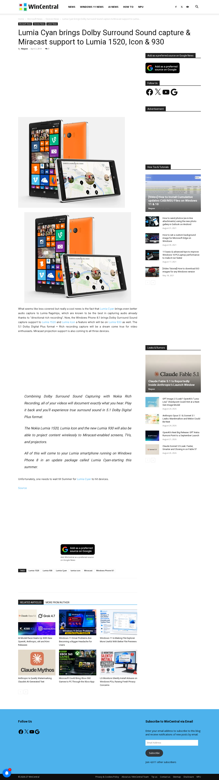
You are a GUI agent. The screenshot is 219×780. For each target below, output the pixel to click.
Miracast (88, 570)
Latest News (52, 24)
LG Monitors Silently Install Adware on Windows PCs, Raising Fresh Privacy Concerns (118, 681)
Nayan (24, 48)
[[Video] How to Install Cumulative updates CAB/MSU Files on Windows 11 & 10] (173, 193)
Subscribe (154, 753)
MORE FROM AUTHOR (57, 602)
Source (22, 488)
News (71, 6)
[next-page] (26, 692)
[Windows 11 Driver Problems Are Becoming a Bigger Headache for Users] (77, 622)
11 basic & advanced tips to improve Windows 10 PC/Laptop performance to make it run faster (181, 254)
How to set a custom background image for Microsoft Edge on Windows (179, 238)
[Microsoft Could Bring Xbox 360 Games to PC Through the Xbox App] (77, 662)
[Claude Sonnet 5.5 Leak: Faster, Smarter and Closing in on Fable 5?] (152, 449)
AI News (113, 6)
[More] (97, 107)
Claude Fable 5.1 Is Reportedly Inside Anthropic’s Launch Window (171, 382)
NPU (140, 6)
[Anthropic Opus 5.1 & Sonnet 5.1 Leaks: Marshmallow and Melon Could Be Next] (152, 419)
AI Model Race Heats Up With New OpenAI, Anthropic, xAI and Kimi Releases (35, 641)
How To (128, 6)
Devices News (52, 18)
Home (21, 18)
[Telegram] (89, 107)
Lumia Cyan (107, 308)
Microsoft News (34, 18)
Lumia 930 (115, 322)
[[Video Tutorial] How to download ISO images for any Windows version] (152, 272)
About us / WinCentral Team (135, 776)
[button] (197, 7)
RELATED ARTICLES (31, 602)
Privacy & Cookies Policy (107, 776)
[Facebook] (175, 7)
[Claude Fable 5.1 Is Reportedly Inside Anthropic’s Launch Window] (173, 373)
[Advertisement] (77, 78)
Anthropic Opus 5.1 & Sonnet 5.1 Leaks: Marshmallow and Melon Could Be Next (181, 418)
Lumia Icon (68, 322)
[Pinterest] (58, 107)
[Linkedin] (73, 107)
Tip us (154, 776)
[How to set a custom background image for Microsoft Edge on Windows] (152, 238)
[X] (181, 7)
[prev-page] (20, 692)
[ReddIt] (81, 107)
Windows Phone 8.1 (105, 570)
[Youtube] (187, 7)
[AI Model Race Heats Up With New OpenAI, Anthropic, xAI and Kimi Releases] (36, 622)
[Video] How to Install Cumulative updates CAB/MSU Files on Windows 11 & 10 (172, 200)
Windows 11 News (92, 6)
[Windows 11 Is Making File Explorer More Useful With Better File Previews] (118, 622)
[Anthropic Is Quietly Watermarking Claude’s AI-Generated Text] (36, 662)
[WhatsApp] (65, 107)
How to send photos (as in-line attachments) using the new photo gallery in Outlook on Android (179, 221)
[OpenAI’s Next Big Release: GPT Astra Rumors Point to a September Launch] (152, 436)
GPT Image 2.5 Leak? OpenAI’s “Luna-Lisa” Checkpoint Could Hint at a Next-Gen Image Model (181, 401)
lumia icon (75, 570)
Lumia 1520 (49, 322)
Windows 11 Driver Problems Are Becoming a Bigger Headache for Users (75, 641)
